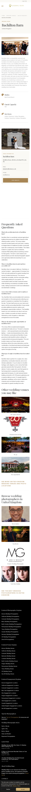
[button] (11, 53)
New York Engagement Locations (10, 690)
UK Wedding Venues (7, 671)
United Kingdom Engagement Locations (12, 706)
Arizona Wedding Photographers (10, 614)
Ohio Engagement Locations (9, 693)
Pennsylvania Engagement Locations (11, 698)
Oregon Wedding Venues (8, 663)
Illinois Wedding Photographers (9, 621)
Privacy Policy (16, 786)
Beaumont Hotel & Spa (15, 434)
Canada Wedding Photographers (10, 631)
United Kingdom (22, 15)
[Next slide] (25, 46)
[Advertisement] (15, 203)
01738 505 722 (6, 175)
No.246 (15, 454)
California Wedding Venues (8, 651)
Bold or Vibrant (5, 731)
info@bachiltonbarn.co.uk (9, 169)
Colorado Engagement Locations (10, 688)
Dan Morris (15, 544)
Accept (23, 789)
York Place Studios (15, 584)
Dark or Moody (5, 726)
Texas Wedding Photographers (10, 629)
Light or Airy (5, 728)
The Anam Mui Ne (15, 474)
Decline (8, 789)
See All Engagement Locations (9, 708)
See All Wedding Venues (8, 674)
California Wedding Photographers (10, 616)
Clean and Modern (6, 733)
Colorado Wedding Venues (8, 653)
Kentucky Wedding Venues (8, 656)
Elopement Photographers (8, 736)
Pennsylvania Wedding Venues (9, 666)
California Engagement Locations (10, 685)
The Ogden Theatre (15, 414)
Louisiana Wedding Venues (8, 658)
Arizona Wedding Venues (8, 648)
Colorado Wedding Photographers (10, 619)
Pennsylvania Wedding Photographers (11, 626)
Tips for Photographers (12, 717)
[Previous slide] (4, 46)
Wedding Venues (11, 15)
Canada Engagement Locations (10, 703)
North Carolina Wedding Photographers (12, 624)
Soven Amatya (15, 524)
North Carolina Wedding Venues (10, 661)
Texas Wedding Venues (8, 668)
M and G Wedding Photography (16, 564)
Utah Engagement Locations (9, 700)
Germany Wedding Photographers (10, 634)
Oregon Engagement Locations (10, 695)
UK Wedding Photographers (9, 637)
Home (3, 15)
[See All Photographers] (8, 639)
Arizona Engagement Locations (10, 683)
